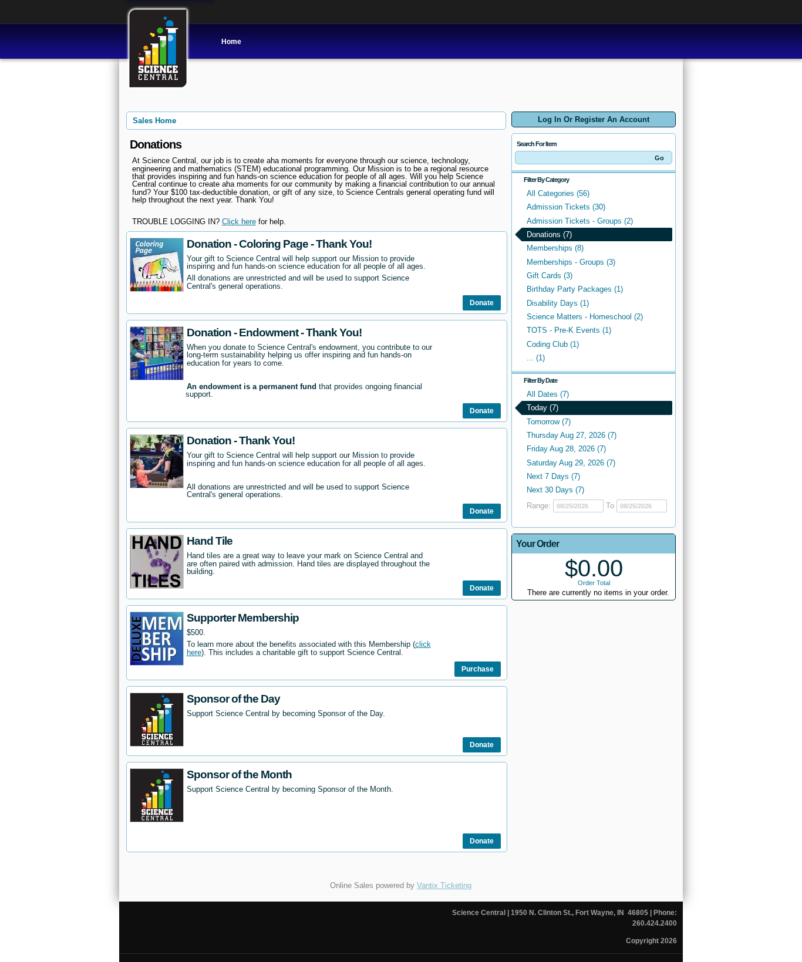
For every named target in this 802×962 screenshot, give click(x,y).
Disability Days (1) (558, 303)
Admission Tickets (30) (566, 206)
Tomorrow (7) (549, 421)
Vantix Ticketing (444, 885)
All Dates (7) (548, 394)
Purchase (477, 669)
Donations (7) (549, 234)
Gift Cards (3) (549, 275)
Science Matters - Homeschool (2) (585, 316)
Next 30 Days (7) (555, 489)
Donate (482, 303)
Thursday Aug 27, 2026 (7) (571, 435)
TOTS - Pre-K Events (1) (569, 330)
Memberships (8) (555, 248)
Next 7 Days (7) (553, 476)
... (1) (536, 357)
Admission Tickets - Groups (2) (580, 221)
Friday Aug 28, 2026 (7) (566, 448)
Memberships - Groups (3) (571, 262)
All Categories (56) (558, 193)
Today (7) (542, 407)
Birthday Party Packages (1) (575, 289)
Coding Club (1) (553, 344)
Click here (239, 221)
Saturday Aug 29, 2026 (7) (571, 462)
